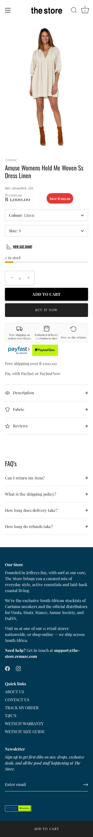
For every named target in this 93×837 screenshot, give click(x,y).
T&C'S (10, 715)
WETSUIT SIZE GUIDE (25, 731)
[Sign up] (85, 784)
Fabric (18, 409)
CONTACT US (17, 699)
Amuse (11, 159)
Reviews (20, 425)
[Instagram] (18, 668)
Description (23, 392)
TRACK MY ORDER (21, 707)
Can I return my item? (25, 477)
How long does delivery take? (31, 510)
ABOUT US (14, 691)
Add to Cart (46, 829)
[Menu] (7, 10)
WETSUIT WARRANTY (24, 723)
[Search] (73, 10)
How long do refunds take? (29, 526)
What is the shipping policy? (30, 494)
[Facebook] (7, 668)
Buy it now (46, 310)
